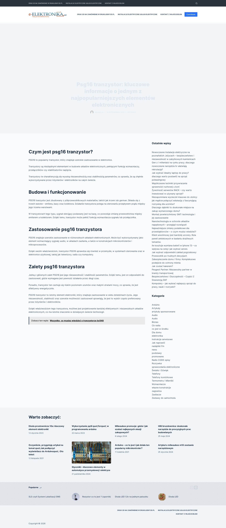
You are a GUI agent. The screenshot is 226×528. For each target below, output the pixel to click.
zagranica (157, 391)
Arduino (156, 304)
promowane (158, 356)
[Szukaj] (196, 3)
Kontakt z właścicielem (114, 3)
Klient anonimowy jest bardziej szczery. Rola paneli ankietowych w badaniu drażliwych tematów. (174, 238)
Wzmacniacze (159, 384)
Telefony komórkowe (162, 377)
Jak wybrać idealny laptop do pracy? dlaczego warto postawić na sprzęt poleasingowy (170, 176)
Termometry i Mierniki (162, 380)
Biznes (155, 322)
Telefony (156, 373)
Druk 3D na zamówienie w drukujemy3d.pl (46, 3)
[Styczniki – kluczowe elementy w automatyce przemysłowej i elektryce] (91, 453)
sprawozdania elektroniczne (166, 367)
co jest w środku (160, 329)
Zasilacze (156, 394)
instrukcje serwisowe (162, 339)
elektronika (157, 335)
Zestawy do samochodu (164, 398)
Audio (155, 315)
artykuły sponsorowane (163, 311)
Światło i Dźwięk (160, 370)
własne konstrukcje (161, 387)
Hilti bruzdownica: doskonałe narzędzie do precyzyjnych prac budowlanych (174, 429)
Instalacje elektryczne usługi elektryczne (84, 3)
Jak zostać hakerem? (162, 266)
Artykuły (131, 112)
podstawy (157, 353)
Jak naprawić (158, 342)
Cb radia (156, 325)
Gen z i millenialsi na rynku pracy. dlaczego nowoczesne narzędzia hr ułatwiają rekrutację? (173, 166)
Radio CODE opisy (161, 360)
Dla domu (156, 332)
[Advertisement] (113, 42)
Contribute (191, 14)
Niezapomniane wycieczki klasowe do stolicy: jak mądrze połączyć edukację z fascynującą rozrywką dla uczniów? (174, 200)
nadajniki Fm (158, 346)
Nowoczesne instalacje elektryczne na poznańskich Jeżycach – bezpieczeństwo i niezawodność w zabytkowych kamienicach (173, 155)
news (154, 349)
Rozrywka (157, 363)
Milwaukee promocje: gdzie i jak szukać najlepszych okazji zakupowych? (131, 429)
